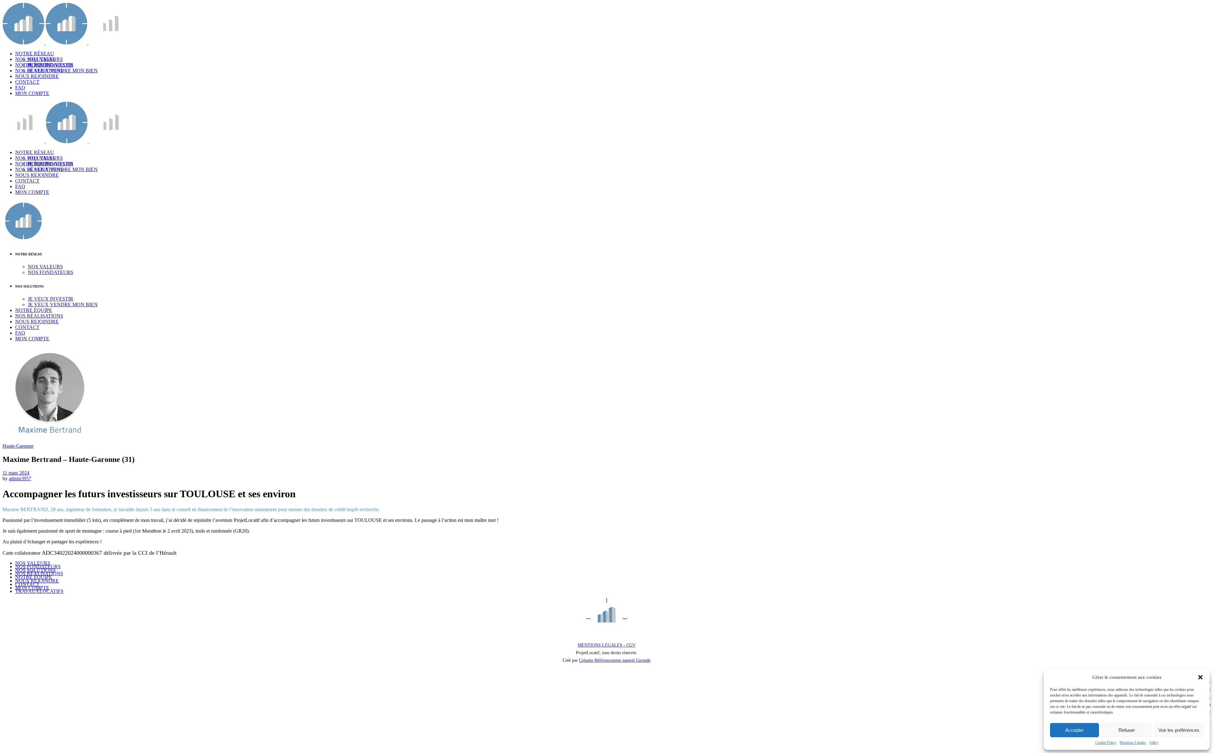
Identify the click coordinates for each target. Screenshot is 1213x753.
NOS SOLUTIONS (35, 570)
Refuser (1127, 730)
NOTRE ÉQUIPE (33, 577)
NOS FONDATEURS (38, 566)
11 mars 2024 (16, 472)
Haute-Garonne (18, 446)
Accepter (1074, 730)
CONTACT (27, 584)
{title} (1153, 742)
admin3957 (20, 478)
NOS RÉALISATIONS (39, 573)
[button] (1200, 677)
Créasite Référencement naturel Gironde (614, 660)
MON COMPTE (32, 587)
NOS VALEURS (32, 563)
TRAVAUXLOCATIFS (39, 591)
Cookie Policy (1105, 742)
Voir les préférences (1178, 730)
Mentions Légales (1132, 742)
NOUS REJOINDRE (37, 580)
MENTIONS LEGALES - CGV (607, 645)
